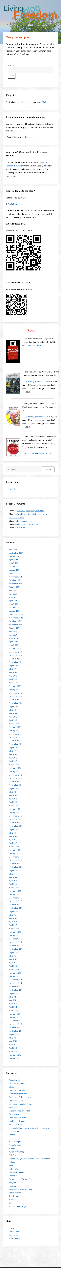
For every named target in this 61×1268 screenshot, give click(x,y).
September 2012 (16, 949)
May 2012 (13, 963)
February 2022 (15, 566)
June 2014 (13, 877)
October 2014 (15, 864)
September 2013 (16, 908)
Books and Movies (17, 1090)
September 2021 (16, 583)
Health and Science (17, 1121)
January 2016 (14, 812)
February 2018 (15, 727)
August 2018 (14, 706)
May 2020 (13, 638)
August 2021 (14, 587)
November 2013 (15, 901)
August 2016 (14, 788)
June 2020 (13, 635)
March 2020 (14, 645)
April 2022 (13, 560)
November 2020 (16, 618)
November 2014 (15, 860)
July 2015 (12, 833)
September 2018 (16, 703)
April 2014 (13, 884)
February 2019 (15, 686)
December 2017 (15, 734)
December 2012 (15, 939)
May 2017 (13, 758)
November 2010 (15, 1024)
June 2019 (13, 672)
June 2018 (13, 713)
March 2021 (14, 604)
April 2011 (13, 1007)
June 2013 (13, 918)
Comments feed (16, 1235)
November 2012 (15, 942)
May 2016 (13, 799)
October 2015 (15, 823)
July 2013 (12, 915)
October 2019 (15, 659)
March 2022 (14, 563)
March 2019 (14, 683)
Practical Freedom (17, 1172)
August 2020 (14, 628)
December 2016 (15, 775)
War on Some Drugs (17, 1206)
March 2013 (14, 928)
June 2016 (13, 795)
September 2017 (15, 744)
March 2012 (14, 969)
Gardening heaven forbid (19, 1111)
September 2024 (16, 553)
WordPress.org (15, 1238)
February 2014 (15, 891)
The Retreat (14, 1196)
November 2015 (15, 819)
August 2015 (14, 829)
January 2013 (14, 935)
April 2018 (13, 720)
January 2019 (14, 689)
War (10, 1203)
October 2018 (15, 700)
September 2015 (16, 826)
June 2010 (13, 1041)
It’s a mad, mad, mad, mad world (30, 511)
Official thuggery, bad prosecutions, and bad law (29, 1158)
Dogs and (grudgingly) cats (20, 1104)
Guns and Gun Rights (18, 1117)
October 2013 (15, 904)
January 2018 (14, 730)
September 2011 (15, 990)
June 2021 (13, 594)
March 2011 (13, 1010)
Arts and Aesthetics (17, 1083)
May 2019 (13, 676)
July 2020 (13, 631)
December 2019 (15, 652)
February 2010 (15, 1055)
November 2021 (15, 577)
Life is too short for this (27, 524)
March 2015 (14, 846)
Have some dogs (24, 521)
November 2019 (15, 655)
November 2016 (15, 778)
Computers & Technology (20, 1097)
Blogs (11, 1087)
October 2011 (14, 986)
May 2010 (13, 1044)
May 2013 (13, 922)
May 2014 (13, 881)
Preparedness (15, 1176)
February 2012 (15, 973)
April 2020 (13, 642)
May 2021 (13, 597)
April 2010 (13, 1048)
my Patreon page (29, 137)
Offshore (13, 1162)
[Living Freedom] (30, 18)
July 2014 (12, 874)
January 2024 (14, 556)
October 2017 (14, 741)
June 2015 (13, 836)
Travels (12, 1199)
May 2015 (13, 840)
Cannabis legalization (18, 1094)
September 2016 (16, 785)
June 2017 (13, 754)
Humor (12, 1135)
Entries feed (14, 1231)
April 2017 (13, 761)
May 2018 (13, 717)
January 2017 (14, 771)
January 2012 (14, 976)
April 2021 (13, 601)
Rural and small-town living (20, 1189)
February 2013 (15, 932)
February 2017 (15, 768)
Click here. (46, 102)
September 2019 (16, 662)
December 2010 (15, 1021)
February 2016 (15, 809)
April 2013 (13, 925)
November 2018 (15, 696)
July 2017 (12, 751)
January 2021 (14, 611)
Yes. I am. (21, 528)
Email (11, 65)
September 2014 (16, 867)
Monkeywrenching (16, 1152)
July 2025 (13, 549)
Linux (11, 1138)
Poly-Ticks (13, 1169)
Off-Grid (12, 1155)
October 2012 (15, 945)
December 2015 (15, 816)
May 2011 (13, 1004)
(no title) (12, 489)
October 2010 (15, 1027)
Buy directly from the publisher (37, 381)
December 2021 (15, 573)
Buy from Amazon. (35, 345)
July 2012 (12, 956)
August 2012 (14, 952)
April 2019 (13, 679)
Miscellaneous (15, 1145)
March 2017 (14, 764)
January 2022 (14, 570)
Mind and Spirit (15, 1141)
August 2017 (14, 747)
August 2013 (14, 911)
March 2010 (14, 1051)
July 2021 (12, 590)
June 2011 (12, 1000)
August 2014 (14, 870)
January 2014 (14, 894)
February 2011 (14, 1014)
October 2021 (15, 580)
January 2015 (14, 853)
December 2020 (16, 614)
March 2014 (14, 887)
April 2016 (13, 802)
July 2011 (12, 997)
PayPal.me (12, 204)
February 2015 (15, 850)
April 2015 (13, 843)
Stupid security (15, 1193)
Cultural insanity (16, 1100)
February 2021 (15, 607)
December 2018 (15, 693)
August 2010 (14, 1034)
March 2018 (14, 723)
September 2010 (16, 1031)
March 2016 (14, 805)
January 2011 (14, 1017)
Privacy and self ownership (20, 1179)
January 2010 (14, 1058)
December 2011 (15, 980)
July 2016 (12, 792)
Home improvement (17, 1124)
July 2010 (12, 1038)
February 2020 (15, 648)
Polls (11, 1165)
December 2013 (15, 898)
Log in (11, 1228)
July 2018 (12, 710)
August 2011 (14, 993)
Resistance (13, 1186)
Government (14, 1114)
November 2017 (15, 737)
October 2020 (15, 621)
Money (12, 1148)
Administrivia (14, 1080)
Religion (12, 1182)
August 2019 (14, 665)
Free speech (14, 1107)
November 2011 (15, 983)
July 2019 (12, 669)
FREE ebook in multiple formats (37, 453)
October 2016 (15, 782)
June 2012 (13, 959)
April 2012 (13, 966)
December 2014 (15, 857)
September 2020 (16, 624)
